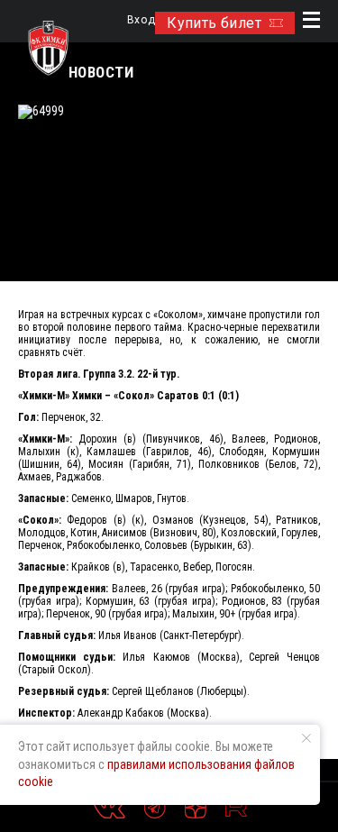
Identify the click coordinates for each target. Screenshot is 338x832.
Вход (141, 20)
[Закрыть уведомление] (306, 738)
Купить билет (214, 23)
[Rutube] (236, 807)
